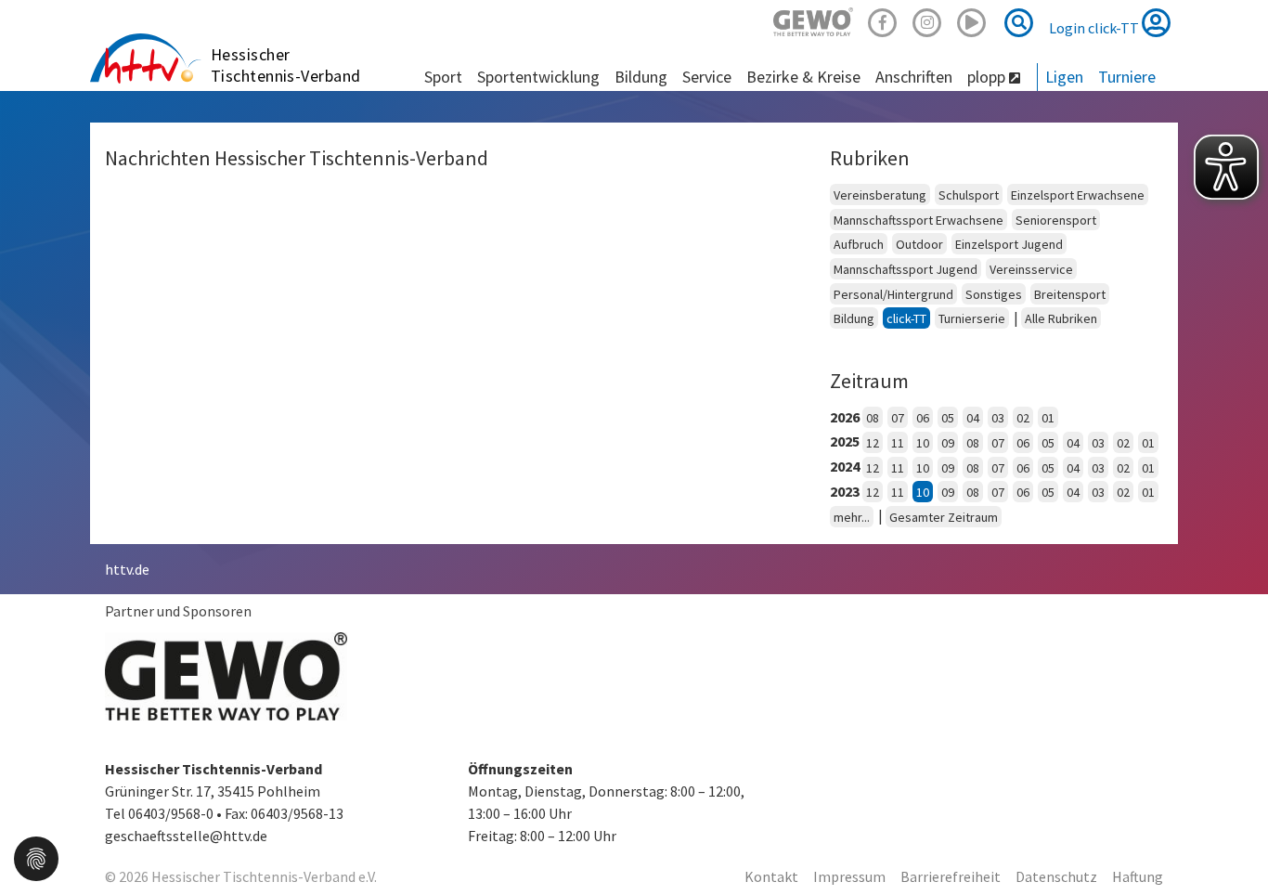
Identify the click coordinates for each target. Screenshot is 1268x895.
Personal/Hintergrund (893, 294)
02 (1022, 417)
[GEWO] (813, 20)
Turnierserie (971, 318)
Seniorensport (1056, 220)
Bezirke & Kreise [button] (803, 76)
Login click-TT (1095, 28)
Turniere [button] (1127, 76)
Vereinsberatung (880, 195)
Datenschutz (1056, 876)
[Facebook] (882, 20)
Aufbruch (859, 244)
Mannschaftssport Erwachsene (918, 220)
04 (972, 417)
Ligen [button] (1064, 76)
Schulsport (968, 195)
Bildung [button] (641, 76)
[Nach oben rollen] (1231, 843)
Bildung (854, 318)
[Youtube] (972, 20)
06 (922, 417)
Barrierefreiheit (950, 876)
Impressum (849, 876)
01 (1048, 417)
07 (897, 417)
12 (872, 443)
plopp (988, 76)
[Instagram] (927, 20)
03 (997, 417)
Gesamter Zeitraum (943, 517)
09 (947, 443)
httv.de (127, 569)
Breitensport (1070, 294)
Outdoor (919, 244)
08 (872, 417)
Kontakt (771, 876)
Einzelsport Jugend (1009, 244)
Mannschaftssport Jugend (905, 269)
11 (897, 443)
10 (922, 443)
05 (947, 417)
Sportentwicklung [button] (538, 76)
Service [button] (706, 76)
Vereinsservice (1031, 269)
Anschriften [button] (913, 76)
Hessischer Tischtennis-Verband (286, 65)
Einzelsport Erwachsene (1078, 195)
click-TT (906, 318)
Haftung (1137, 876)
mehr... (852, 517)
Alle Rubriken (1061, 318)
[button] (36, 857)
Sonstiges (993, 294)
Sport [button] (443, 76)
